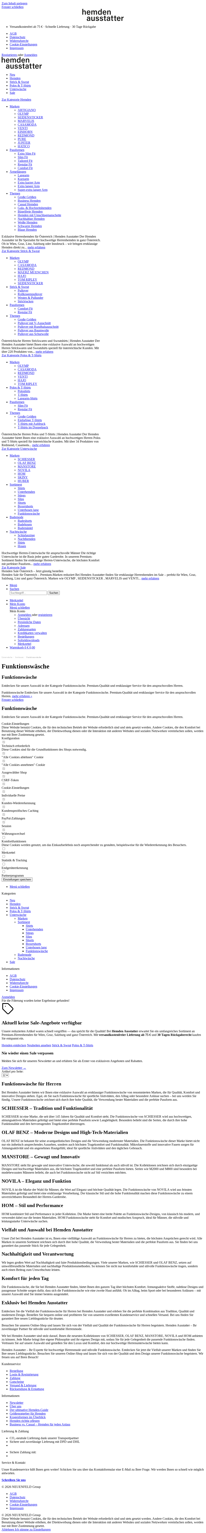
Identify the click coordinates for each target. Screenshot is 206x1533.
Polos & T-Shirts (20, 387)
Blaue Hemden (27, 229)
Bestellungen (26, 636)
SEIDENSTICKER (30, 117)
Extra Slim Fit (26, 153)
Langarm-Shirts (27, 398)
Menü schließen (20, 607)
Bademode (16, 517)
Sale (12, 962)
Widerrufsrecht (19, 40)
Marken (15, 106)
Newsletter (16, 1402)
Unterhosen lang (28, 510)
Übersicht (24, 618)
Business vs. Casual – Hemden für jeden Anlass (40, 1424)
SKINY (23, 477)
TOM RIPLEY (27, 279)
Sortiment (16, 484)
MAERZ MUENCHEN (33, 272)
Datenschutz (17, 37)
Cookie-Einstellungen (23, 44)
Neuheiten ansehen (39, 1045)
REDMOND (26, 135)
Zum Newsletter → (14, 1068)
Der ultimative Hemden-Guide (29, 1410)
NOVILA (24, 470)
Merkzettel (24, 643)
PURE (22, 139)
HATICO (24, 146)
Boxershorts (25, 506)
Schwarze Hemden (30, 226)
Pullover (23, 290)
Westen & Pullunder (30, 297)
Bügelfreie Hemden (30, 211)
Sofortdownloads (28, 640)
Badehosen (25, 524)
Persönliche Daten (29, 622)
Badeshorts (25, 520)
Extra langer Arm (29, 186)
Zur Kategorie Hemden (16, 99)
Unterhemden (26, 491)
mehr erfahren (36, 247)
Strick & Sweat (19, 287)
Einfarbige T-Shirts (30, 420)
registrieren (45, 615)
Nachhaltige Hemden (31, 218)
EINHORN (25, 131)
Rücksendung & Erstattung (27, 1389)
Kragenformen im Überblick (28, 1417)
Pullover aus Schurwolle (33, 334)
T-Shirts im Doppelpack (33, 427)
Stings (22, 495)
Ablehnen (8, 1529)
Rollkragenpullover (30, 294)
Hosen (22, 546)
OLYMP (23, 113)
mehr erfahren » (22, 696)
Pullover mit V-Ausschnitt (34, 323)
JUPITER (24, 142)
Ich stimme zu (24, 1529)
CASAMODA (27, 124)
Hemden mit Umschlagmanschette (39, 215)
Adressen (24, 625)
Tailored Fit (25, 160)
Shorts (22, 502)
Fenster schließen (13, 7)
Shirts (21, 488)
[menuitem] (107, 33)
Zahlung (15, 1378)
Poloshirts (24, 391)
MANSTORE (27, 466)
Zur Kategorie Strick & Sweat (21, 251)
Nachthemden (26, 539)
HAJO (22, 276)
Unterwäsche (18, 914)
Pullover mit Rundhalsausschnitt (38, 326)
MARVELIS (26, 121)
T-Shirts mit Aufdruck (31, 423)
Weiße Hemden (27, 222)
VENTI (23, 128)
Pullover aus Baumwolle (33, 330)
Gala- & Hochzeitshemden (35, 208)
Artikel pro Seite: (12, 1071)
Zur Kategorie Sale (14, 567)
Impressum (17, 48)
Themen (15, 193)
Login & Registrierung (24, 1374)
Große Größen (27, 197)
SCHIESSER (26, 459)
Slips (21, 499)
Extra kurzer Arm (29, 182)
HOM (21, 473)
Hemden (15, 904)
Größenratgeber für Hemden (28, 1413)
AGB (13, 33)
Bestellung (16, 1371)
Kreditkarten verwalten (32, 633)
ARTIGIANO (27, 110)
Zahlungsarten (27, 629)
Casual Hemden (28, 204)
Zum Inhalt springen (14, 3)
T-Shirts (23, 394)
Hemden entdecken (14, 1045)
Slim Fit (23, 157)
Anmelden (30, 55)
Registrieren (10, 55)
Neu (12, 900)
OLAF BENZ (27, 462)
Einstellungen (42, 1529)
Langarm (23, 175)
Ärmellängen (18, 171)
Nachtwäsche (18, 531)
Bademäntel (25, 528)
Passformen (17, 150)
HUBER (23, 481)
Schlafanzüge (26, 535)
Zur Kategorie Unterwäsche (19, 448)
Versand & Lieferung (23, 1385)
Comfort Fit (25, 168)
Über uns (15, 1406)
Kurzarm (23, 179)
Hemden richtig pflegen (25, 1420)
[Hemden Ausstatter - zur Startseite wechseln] (103, 20)
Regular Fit (25, 164)
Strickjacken (25, 301)
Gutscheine (17, 1381)
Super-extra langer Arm (32, 189)
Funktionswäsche (29, 513)
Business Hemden (29, 200)
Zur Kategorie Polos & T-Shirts (21, 355)
